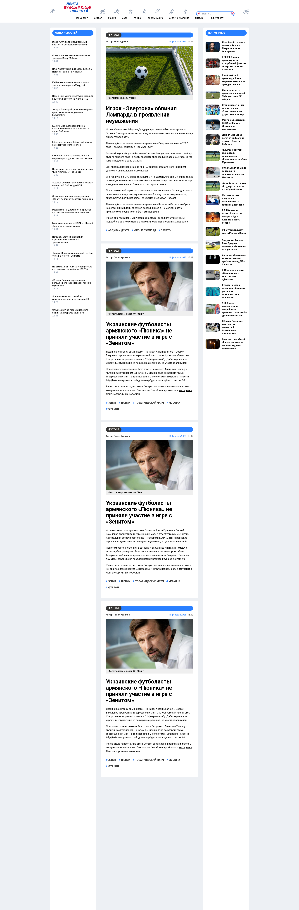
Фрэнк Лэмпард (145, 230)
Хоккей (112, 18)
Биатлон (199, 18)
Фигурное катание (179, 18)
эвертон (166, 230)
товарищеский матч (149, 402)
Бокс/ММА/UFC (155, 18)
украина (174, 402)
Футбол (98, 18)
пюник (125, 402)
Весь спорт (82, 18)
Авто (124, 18)
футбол (113, 408)
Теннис (138, 18)
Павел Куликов (122, 257)
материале (147, 221)
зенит (112, 402)
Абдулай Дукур (118, 230)
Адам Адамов (121, 41)
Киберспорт (217, 18)
